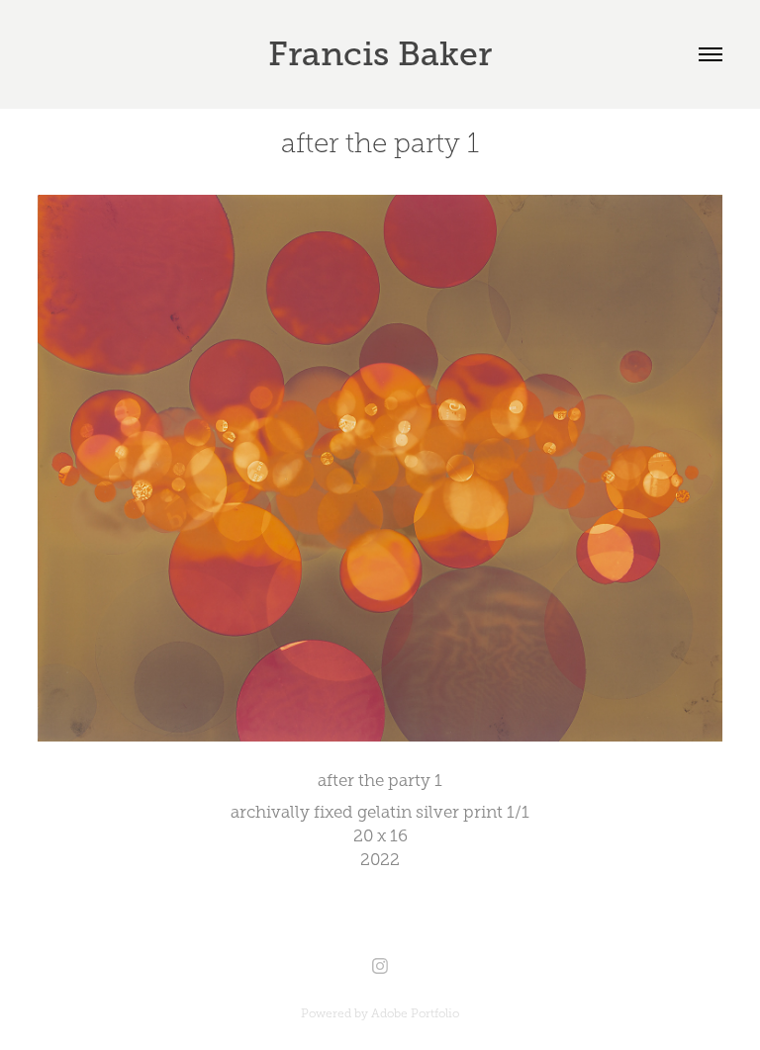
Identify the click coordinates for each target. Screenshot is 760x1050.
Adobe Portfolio (415, 1013)
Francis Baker (380, 54)
